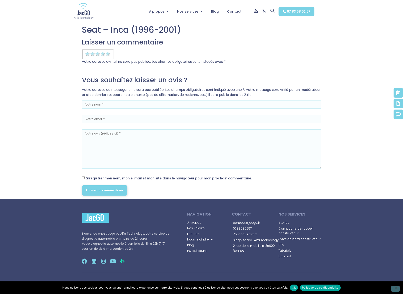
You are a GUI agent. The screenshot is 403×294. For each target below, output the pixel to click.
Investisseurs (197, 251)
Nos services (188, 11)
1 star (87, 54)
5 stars (108, 54)
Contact (234, 11)
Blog (215, 11)
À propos (194, 222)
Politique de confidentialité (320, 287)
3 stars (97, 54)
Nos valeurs (196, 228)
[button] (296, 11)
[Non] (395, 289)
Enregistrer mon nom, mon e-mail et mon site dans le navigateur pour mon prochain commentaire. (168, 178)
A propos (157, 11)
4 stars (103, 54)
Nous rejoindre (198, 239)
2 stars (92, 54)
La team (193, 234)
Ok (294, 287)
